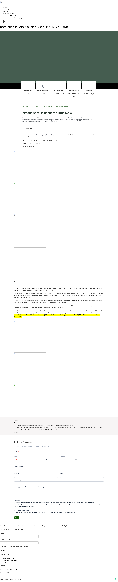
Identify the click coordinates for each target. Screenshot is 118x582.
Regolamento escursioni (14, 19)
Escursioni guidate (8, 13)
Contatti (6, 23)
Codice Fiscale (19, 466)
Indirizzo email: (5, 540)
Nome (2, 533)
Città (77, 460)
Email (62, 473)
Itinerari (5, 11)
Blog (4, 21)
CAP (46, 460)
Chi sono (6, 9)
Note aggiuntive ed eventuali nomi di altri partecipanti (30, 487)
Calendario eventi (12, 15)
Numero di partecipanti (21, 480)
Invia (16, 517)
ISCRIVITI (16, 433)
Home (5, 7)
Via (15, 460)
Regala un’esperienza (13, 17)
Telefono (17, 473)
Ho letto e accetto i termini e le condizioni (16, 547)
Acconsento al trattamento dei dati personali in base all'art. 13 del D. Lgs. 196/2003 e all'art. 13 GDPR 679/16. (45, 512)
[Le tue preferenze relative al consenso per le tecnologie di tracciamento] (115, 579)
